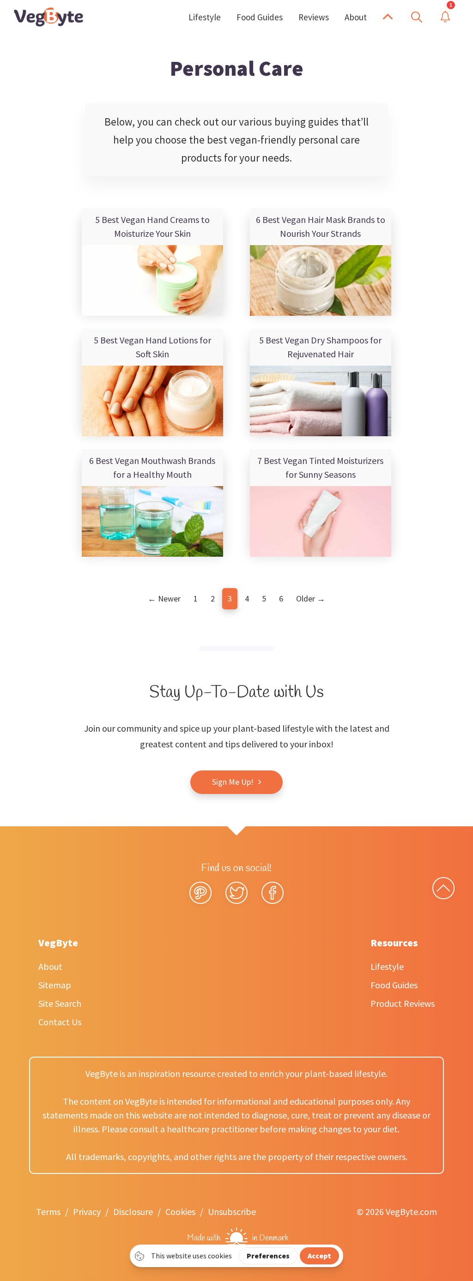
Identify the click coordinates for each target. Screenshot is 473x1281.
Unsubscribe (232, 1211)
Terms (48, 1211)
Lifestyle (387, 966)
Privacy (87, 1211)
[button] (388, 17)
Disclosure (133, 1211)
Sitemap (54, 985)
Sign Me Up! (233, 781)
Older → (310, 598)
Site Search (59, 1003)
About (50, 966)
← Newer (164, 598)
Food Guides (394, 985)
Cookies (180, 1211)
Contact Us (59, 1022)
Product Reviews (402, 1003)
